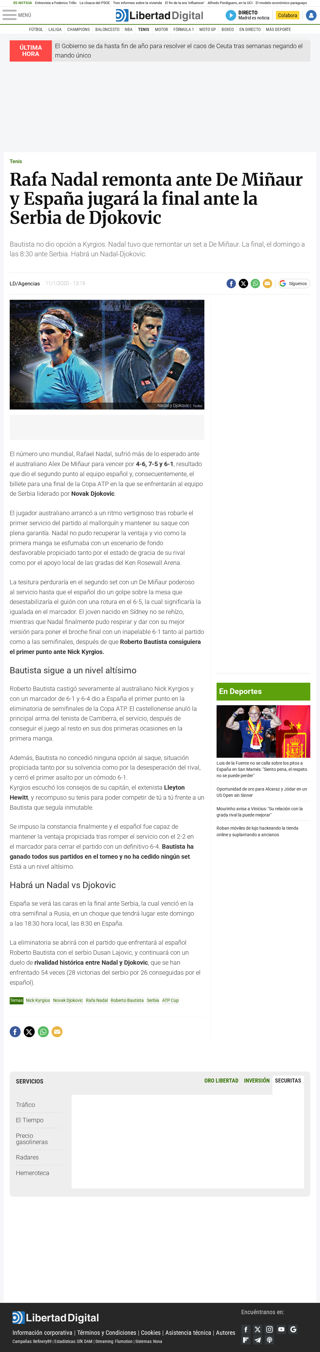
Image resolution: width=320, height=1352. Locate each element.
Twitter (257, 1329)
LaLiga (55, 29)
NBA (128, 29)
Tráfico (25, 1104)
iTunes (269, 1339)
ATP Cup (170, 1000)
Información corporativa (42, 1332)
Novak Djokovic (68, 1000)
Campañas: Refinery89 (32, 1341)
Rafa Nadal (97, 1000)
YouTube (281, 1329)
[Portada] (159, 15)
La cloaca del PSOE (95, 3)
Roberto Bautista (127, 1000)
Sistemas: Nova (148, 1341)
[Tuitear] (243, 283)
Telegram (257, 1339)
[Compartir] (231, 283)
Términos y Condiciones (106, 1332)
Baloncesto (107, 29)
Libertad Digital (126, 1317)
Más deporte (278, 29)
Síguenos (298, 283)
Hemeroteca (32, 1173)
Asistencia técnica (188, 1332)
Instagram (269, 1329)
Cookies (151, 1332)
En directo (250, 29)
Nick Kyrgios (38, 1000)
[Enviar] (255, 283)
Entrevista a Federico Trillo (55, 3)
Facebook (246, 1329)
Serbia (153, 1000)
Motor (161, 29)
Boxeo (228, 29)
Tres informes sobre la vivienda (137, 3)
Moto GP (207, 29)
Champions (78, 29)
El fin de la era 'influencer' (184, 3)
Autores (225, 1332)
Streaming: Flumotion (113, 1341)
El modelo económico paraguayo (281, 3)
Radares (27, 1157)
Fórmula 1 (183, 29)
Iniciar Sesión (311, 15)
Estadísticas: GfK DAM (73, 1341)
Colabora (287, 15)
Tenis (143, 29)
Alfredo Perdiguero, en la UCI (230, 3)
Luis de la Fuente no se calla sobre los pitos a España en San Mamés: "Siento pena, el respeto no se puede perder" (262, 769)
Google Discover (293, 1329)
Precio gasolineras (32, 1139)
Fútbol (36, 29)
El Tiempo (29, 1120)
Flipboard (246, 1339)
